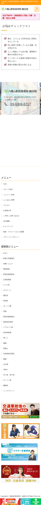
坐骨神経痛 (7, 332)
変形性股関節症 (8, 274)
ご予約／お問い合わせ (11, 216)
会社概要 (6, 221)
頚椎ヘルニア (8, 264)
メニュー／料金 (8, 195)
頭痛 (4, 311)
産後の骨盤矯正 (8, 258)
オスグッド (7, 290)
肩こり (5, 338)
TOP (5, 184)
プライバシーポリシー (11, 237)
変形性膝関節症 (8, 317)
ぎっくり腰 (7, 306)
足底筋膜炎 (7, 279)
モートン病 (7, 380)
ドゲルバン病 (8, 327)
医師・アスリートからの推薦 (13, 232)
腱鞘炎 (5, 385)
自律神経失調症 (8, 354)
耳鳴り (5, 369)
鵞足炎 (5, 295)
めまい (5, 253)
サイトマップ (8, 226)
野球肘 (5, 301)
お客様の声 (7, 210)
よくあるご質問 (8, 200)
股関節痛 (6, 269)
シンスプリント (8, 391)
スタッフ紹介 (8, 189)
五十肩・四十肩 (8, 375)
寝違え (5, 348)
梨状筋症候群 (8, 322)
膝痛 (4, 359)
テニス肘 (6, 285)
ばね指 (5, 364)
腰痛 (4, 343)
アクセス (6, 205)
